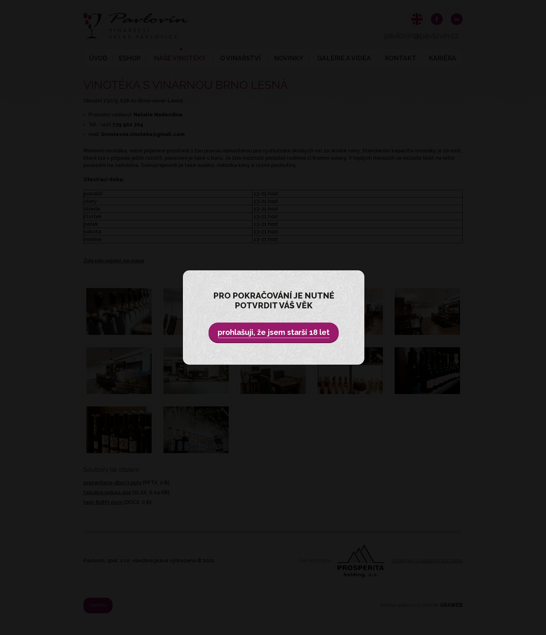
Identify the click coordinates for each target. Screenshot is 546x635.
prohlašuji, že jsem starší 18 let (274, 332)
